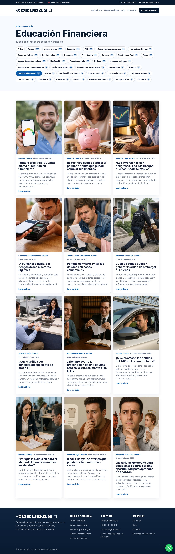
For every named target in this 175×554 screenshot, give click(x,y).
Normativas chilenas (140, 49)
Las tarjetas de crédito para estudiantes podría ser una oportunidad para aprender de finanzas (134, 467)
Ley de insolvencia (78, 538)
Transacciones (25, 79)
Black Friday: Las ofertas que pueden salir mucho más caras (87, 462)
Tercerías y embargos (80, 529)
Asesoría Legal (53, 49)
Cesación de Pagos (120, 61)
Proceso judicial (117, 73)
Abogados (62, 79)
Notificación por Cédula (71, 73)
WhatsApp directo (109, 520)
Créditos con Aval (127, 55)
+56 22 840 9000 (128, 2)
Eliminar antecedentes (80, 534)
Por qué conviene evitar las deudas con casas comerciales (85, 267)
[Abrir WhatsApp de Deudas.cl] (169, 548)
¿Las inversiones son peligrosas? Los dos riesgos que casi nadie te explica (134, 166)
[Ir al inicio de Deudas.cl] (37, 516)
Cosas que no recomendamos (32, 67)
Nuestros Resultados (99, 79)
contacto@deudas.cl (150, 2)
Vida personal (95, 73)
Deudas (33, 49)
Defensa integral (77, 520)
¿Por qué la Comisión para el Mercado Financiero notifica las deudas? (37, 462)
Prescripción (89, 55)
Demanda (70, 55)
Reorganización (124, 79)
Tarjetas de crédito (140, 73)
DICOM (49, 73)
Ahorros (134, 67)
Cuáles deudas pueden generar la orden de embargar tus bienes (136, 267)
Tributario (143, 79)
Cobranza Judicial (27, 55)
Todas (20, 49)
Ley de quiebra (50, 55)
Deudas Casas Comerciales (31, 61)
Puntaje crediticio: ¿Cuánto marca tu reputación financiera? (36, 166)
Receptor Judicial (79, 61)
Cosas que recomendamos (110, 49)
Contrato (78, 79)
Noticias (99, 61)
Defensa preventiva (79, 525)
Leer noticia (24, 191)
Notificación (57, 61)
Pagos (147, 55)
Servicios (95, 10)
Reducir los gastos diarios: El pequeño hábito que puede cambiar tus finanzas (86, 166)
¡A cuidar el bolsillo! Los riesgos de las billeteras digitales (34, 267)
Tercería (107, 55)
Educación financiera (28, 73)
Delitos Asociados (62, 67)
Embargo (73, 49)
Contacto (132, 10)
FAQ (88, 49)
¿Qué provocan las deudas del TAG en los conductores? (135, 359)
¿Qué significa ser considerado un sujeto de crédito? (35, 365)
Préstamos (45, 79)
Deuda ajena (116, 67)
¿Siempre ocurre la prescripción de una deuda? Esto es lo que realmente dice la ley (87, 366)
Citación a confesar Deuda (90, 67)
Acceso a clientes (149, 10)
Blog (123, 10)
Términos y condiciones (143, 534)
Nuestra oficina (111, 10)
